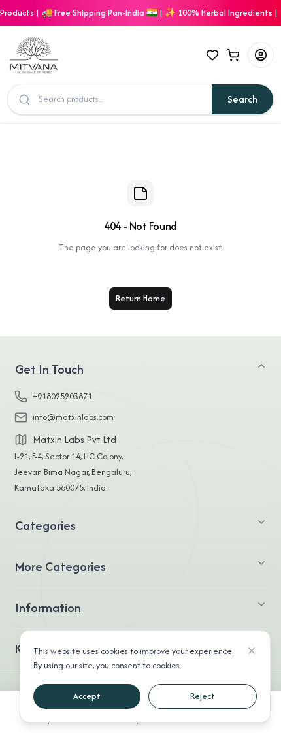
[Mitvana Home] (66, 55)
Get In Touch (49, 369)
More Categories (60, 567)
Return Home (140, 298)
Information (48, 608)
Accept (87, 696)
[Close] (251, 650)
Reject (202, 696)
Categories (45, 525)
